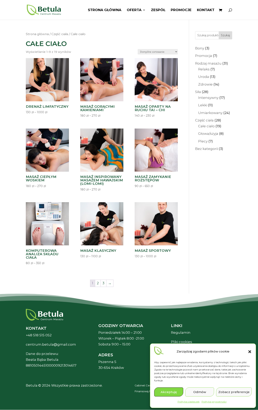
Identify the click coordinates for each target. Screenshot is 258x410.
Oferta (134, 10)
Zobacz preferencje (234, 392)
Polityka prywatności (214, 401)
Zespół (158, 10)
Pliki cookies (181, 342)
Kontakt (205, 10)
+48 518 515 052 (39, 335)
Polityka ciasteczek (189, 401)
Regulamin (180, 333)
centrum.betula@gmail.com (51, 344)
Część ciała (59, 34)
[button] (250, 352)
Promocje (181, 10)
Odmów (199, 392)
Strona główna (104, 10)
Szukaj (225, 35)
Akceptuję (169, 392)
